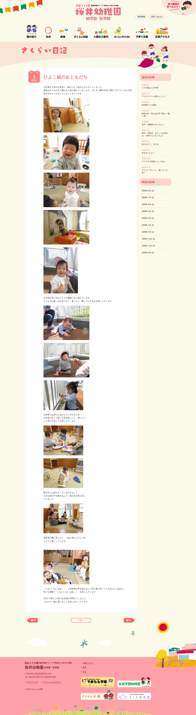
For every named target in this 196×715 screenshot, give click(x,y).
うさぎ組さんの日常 (150, 88)
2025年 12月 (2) (148, 239)
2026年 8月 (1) (148, 191)
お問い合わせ (156, 17)
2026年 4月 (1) (148, 218)
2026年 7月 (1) (148, 197)
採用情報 (141, 17)
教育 (84, 667)
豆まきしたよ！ (148, 153)
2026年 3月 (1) (148, 225)
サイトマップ (32, 682)
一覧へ (81, 620)
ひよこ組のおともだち (65, 77)
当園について (88, 663)
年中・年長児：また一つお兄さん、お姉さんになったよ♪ (155, 134)
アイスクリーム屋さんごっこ (154, 96)
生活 (84, 672)
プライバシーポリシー (52, 682)
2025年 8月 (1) (148, 253)
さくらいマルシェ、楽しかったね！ (155, 171)
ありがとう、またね (150, 144)
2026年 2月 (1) (148, 232)
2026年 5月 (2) (148, 211)
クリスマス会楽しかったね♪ (153, 161)
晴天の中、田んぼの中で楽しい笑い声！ (156, 114)
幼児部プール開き (149, 105)
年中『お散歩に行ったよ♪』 (153, 124)
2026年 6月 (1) (148, 204)
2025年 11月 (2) (148, 246)
